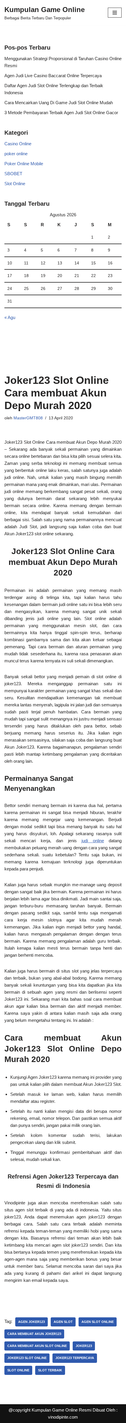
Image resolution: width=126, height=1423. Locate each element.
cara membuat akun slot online (37, 1346)
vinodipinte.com (63, 1416)
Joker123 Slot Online (27, 1358)
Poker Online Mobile (23, 163)
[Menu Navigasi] (115, 13)
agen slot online (97, 1322)
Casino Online (17, 143)
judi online (92, 840)
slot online (18, 1370)
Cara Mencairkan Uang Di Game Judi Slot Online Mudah (58, 102)
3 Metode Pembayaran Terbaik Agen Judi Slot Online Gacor (61, 112)
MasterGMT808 (28, 418)
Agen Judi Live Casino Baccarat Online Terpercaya (53, 75)
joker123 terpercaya (74, 1358)
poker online (16, 153)
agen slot (63, 1322)
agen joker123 (31, 1322)
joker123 (84, 1346)
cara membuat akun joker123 (34, 1334)
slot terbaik (50, 1370)
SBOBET (13, 173)
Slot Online (14, 183)
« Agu (9, 317)
